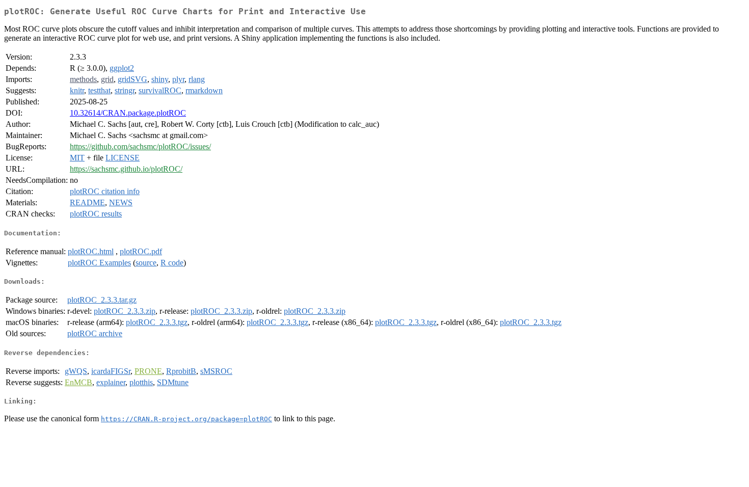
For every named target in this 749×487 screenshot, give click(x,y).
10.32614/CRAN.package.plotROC (128, 113)
